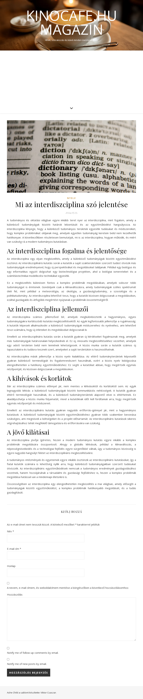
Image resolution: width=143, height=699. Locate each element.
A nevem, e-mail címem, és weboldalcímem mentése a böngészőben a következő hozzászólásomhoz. (68, 587)
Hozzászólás (14, 594)
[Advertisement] (71, 76)
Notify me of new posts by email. (27, 664)
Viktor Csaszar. (49, 692)
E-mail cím (14, 548)
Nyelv (71, 198)
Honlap (11, 566)
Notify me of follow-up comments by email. (32, 652)
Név (10, 531)
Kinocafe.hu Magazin (71, 22)
